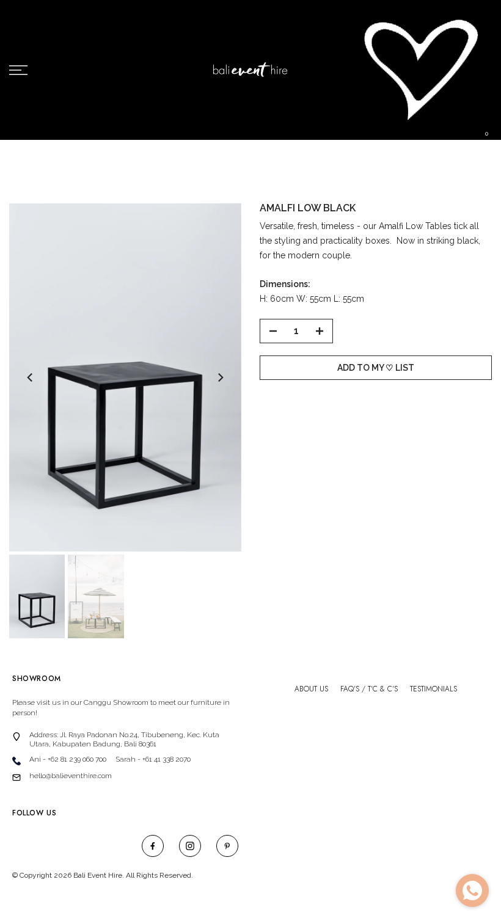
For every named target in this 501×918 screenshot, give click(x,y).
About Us (311, 689)
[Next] (220, 377)
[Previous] (30, 377)
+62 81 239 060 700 (77, 759)
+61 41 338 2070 (166, 759)
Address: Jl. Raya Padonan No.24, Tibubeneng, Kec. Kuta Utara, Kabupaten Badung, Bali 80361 (124, 739)
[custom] (153, 846)
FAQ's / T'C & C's (369, 689)
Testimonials (433, 689)
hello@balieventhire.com (70, 775)
